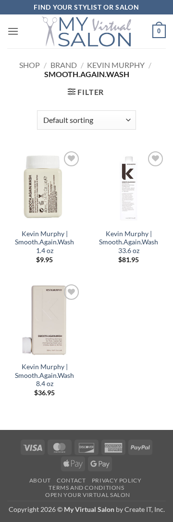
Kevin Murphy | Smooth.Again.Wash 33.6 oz (128, 242)
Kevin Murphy (116, 64)
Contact (71, 480)
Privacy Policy (117, 480)
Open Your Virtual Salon (87, 494)
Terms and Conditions (86, 487)
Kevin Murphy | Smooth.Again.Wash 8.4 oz (44, 375)
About (40, 480)
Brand (63, 64)
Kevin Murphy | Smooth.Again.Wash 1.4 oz (44, 242)
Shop (29, 64)
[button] (13, 31)
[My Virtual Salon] (86, 31)
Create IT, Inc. (144, 509)
